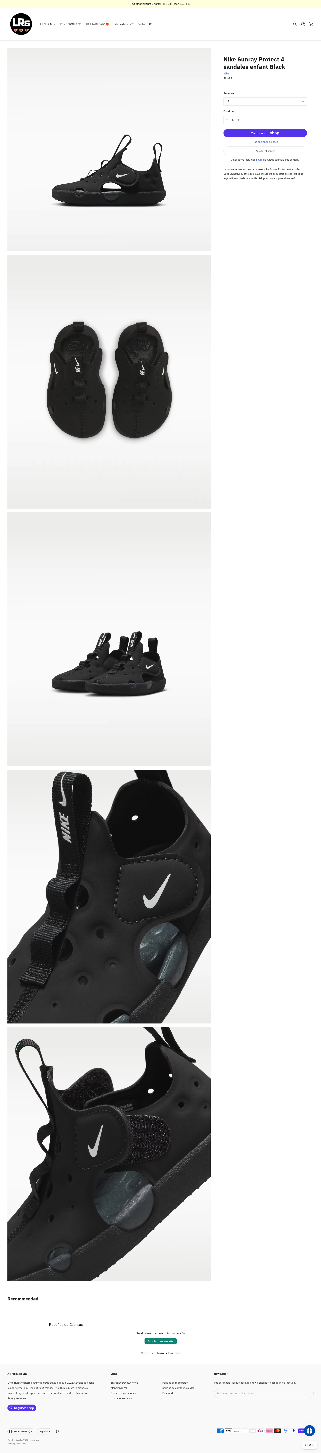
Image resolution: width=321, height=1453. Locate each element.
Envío (259, 159)
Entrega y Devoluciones (124, 1382)
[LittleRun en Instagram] (58, 1431)
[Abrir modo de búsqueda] (295, 24)
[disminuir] (227, 120)
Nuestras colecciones (123, 1393)
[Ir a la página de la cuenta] (303, 24)
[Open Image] (109, 149)
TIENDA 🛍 (46, 24)
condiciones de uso (122, 1398)
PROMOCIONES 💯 (70, 24)
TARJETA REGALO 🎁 (96, 24)
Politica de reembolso (175, 1382)
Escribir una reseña (161, 1341)
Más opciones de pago (265, 141)
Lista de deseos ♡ (123, 24)
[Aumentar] (238, 120)
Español (44, 1431)
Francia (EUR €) (22, 1431)
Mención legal (119, 1388)
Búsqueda (168, 1393)
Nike (226, 73)
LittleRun (34, 1440)
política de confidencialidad (178, 1388)
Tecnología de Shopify (16, 1443)
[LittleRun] (21, 24)
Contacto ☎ (144, 24)
